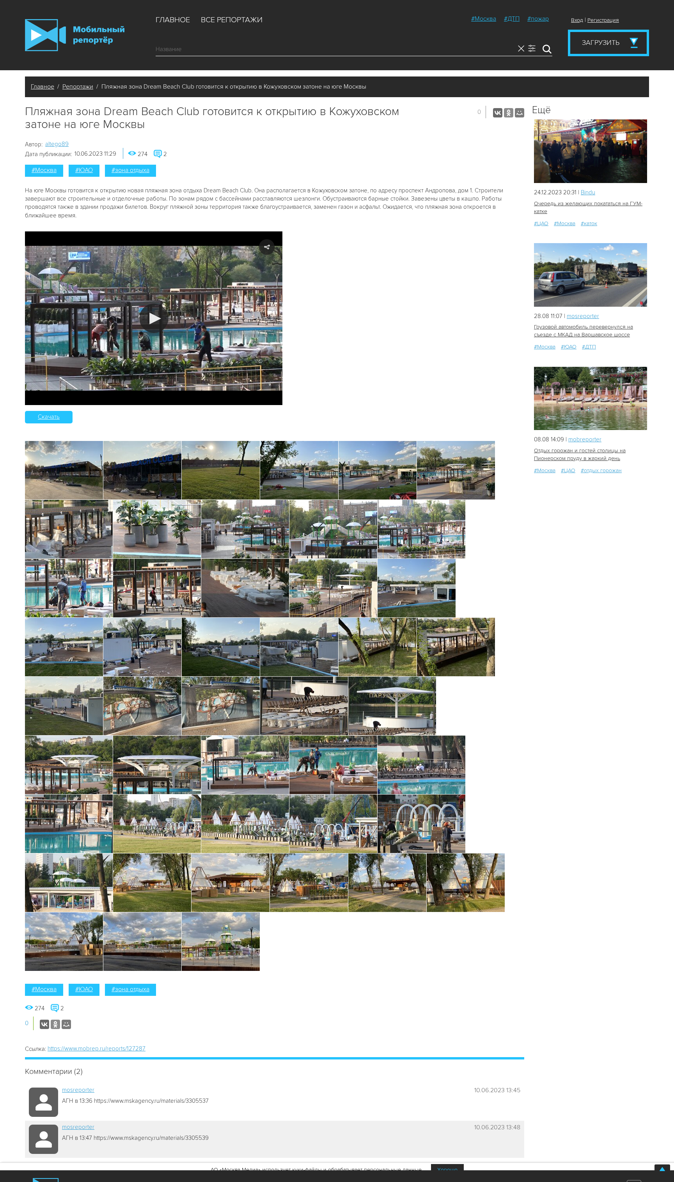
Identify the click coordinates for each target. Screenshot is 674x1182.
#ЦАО (541, 223)
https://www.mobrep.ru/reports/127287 (96, 1048)
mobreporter (584, 439)
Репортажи (77, 87)
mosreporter (78, 1089)
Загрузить (600, 42)
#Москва (483, 19)
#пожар (538, 19)
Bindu (588, 192)
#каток (589, 223)
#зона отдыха (130, 170)
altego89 (57, 144)
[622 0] (590, 151)
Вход (577, 20)
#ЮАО (84, 170)
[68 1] (590, 398)
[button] (153, 318)
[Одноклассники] (508, 112)
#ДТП (512, 19)
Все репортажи (232, 20)
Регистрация (603, 20)
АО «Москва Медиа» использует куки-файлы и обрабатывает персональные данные (316, 1169)
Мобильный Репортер (74, 35)
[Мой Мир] (519, 112)
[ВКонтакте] (497, 112)
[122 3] (590, 275)
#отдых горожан (601, 470)
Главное (173, 20)
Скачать (49, 416)
